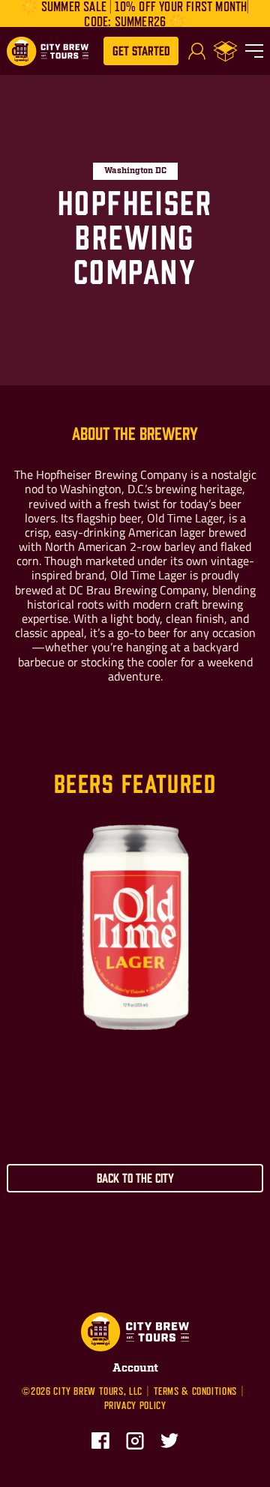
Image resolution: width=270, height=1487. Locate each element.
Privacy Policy (135, 1405)
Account (135, 1368)
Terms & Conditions (195, 1391)
